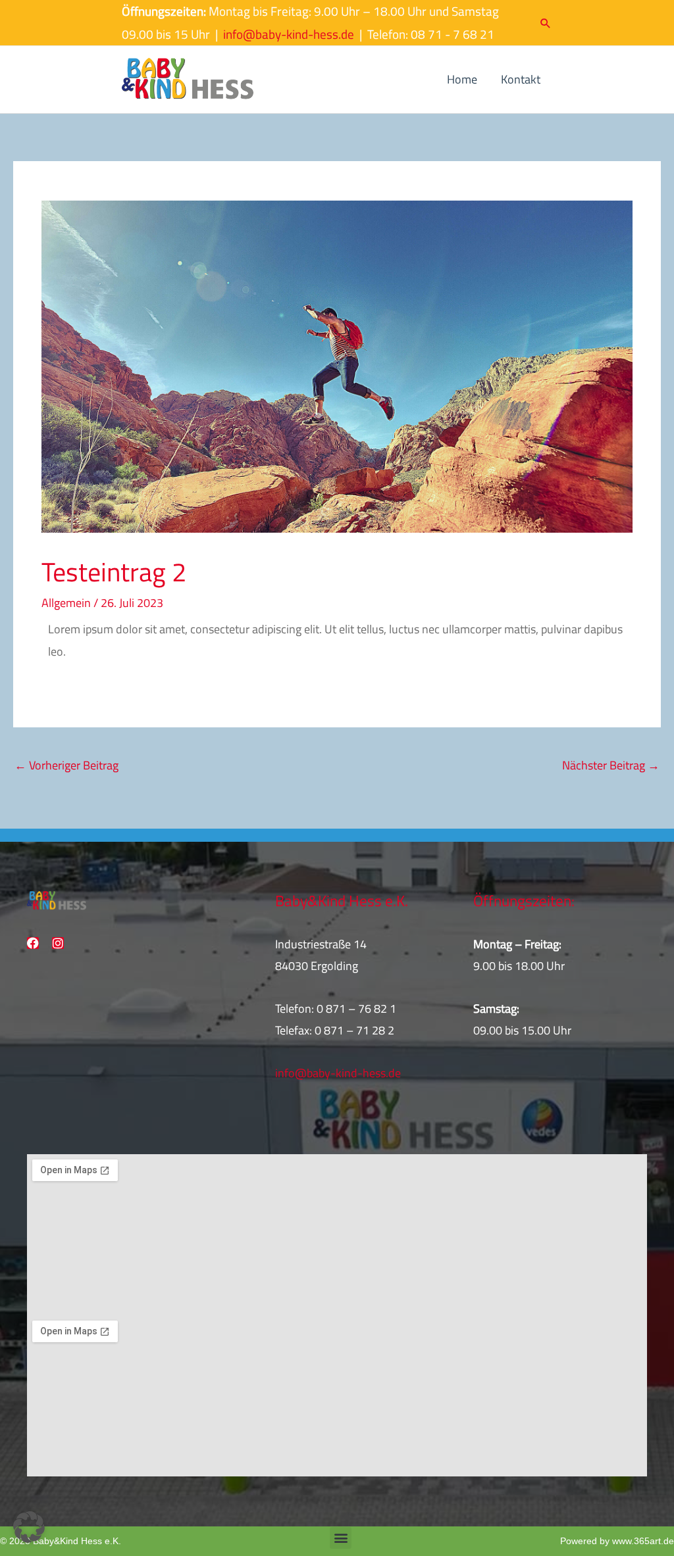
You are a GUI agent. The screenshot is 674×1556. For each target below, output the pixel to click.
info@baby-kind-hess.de (288, 34)
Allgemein (66, 603)
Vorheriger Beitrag (66, 765)
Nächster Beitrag (611, 765)
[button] (545, 23)
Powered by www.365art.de (617, 1541)
